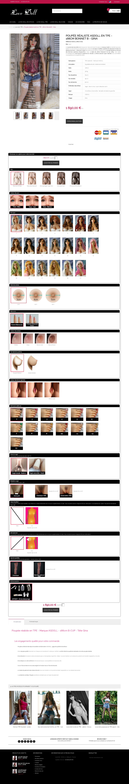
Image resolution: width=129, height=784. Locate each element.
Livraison (37, 762)
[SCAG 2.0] (25, 12)
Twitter (22, 741)
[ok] (105, 757)
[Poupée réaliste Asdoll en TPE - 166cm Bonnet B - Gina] (17, 116)
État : (67, 44)
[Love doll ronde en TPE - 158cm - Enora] (79, 707)
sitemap (37, 773)
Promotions (37, 756)
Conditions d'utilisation (40, 766)
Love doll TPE (42, 22)
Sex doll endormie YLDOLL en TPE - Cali (50, 727)
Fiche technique (33, 621)
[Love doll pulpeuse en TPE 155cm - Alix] (107, 707)
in (34, 741)
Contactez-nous (38, 760)
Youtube (31, 741)
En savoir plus (17, 621)
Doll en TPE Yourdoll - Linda (22, 727)
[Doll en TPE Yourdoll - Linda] (22, 707)
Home (10, 27)
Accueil (13, 22)
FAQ (88, 22)
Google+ (28, 741)
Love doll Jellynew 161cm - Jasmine (23, 757)
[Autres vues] (11, 116)
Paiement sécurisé (39, 771)
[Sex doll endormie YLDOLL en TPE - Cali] (50, 707)
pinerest (25, 741)
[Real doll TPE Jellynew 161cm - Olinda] (14, 764)
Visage (70, 22)
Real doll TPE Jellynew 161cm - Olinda (24, 764)
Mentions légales (38, 764)
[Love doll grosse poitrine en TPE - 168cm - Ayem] (14, 771)
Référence (68, 41)
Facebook (19, 741)
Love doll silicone (57, 22)
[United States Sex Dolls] (110, 1)
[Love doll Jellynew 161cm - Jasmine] (14, 758)
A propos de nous (100, 22)
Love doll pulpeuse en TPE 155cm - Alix (107, 727)
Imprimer (70, 144)
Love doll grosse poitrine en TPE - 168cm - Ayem (22, 771)
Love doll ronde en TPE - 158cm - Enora (78, 727)
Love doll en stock (26, 22)
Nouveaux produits (39, 758)
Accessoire (80, 22)
